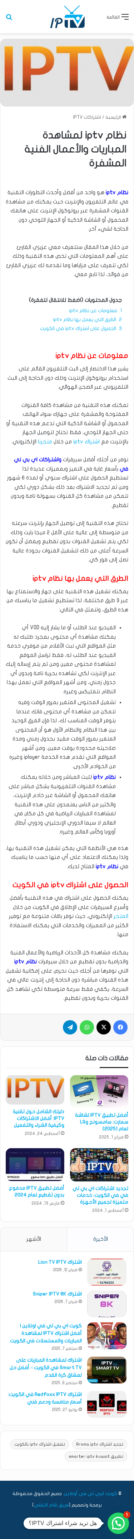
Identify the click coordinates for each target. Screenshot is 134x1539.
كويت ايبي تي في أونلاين (90, 1493)
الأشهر (33, 1239)
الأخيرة (100, 1239)
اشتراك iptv (86, 441)
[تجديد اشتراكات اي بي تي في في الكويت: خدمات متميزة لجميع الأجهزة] (99, 1164)
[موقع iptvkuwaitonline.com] (67, 16)
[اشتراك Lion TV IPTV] (106, 1272)
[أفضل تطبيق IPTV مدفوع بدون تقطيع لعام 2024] (35, 1164)
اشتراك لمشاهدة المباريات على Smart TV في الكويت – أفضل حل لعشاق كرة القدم (46, 1367)
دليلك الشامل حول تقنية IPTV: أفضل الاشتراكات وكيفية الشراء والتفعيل (38, 1118)
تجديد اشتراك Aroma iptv (99, 1444)
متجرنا (45, 441)
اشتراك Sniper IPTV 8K (57, 1294)
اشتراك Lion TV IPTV (60, 1262)
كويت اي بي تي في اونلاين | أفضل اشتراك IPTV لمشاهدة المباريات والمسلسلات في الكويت (46, 1333)
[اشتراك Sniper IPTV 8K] (106, 1303)
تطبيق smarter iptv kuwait (96, 1456)
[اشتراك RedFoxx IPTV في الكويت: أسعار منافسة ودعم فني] (106, 1404)
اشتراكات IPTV (87, 117)
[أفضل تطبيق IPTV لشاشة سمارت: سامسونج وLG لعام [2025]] (99, 1091)
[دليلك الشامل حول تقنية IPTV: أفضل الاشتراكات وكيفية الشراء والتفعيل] (35, 1090)
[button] (118, 1523)
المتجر (121, 916)
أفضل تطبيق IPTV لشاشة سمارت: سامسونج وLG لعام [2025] (101, 1121)
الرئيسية (113, 117)
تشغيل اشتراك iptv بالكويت (39, 1444)
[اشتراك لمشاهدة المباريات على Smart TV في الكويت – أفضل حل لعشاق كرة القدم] (106, 1370)
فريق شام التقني (51, 1505)
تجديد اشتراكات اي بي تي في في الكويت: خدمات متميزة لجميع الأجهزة (100, 1195)
